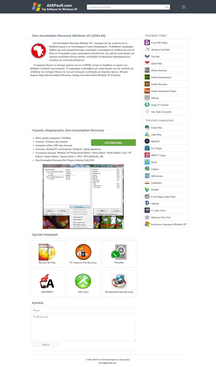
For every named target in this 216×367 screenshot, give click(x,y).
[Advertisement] (108, 22)
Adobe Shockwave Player (163, 91)
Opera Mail (156, 63)
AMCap (154, 98)
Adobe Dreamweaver (161, 77)
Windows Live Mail (160, 50)
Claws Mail (156, 127)
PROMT (155, 190)
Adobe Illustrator (159, 84)
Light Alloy (156, 134)
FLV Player (156, 148)
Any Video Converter (161, 112)
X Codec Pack (158, 210)
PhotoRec (119, 262)
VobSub (155, 203)
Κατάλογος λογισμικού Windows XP (168, 224)
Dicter (154, 162)
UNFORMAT (47, 292)
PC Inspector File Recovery (83, 262)
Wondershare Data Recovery (119, 292)
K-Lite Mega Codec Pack (163, 197)
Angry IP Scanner (160, 105)
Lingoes (155, 169)
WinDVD (155, 141)
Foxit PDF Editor (159, 43)
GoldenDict (156, 183)
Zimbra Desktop (159, 70)
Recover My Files (47, 262)
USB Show (83, 292)
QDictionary (157, 176)
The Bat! (155, 56)
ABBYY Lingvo (158, 155)
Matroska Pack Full (160, 217)
